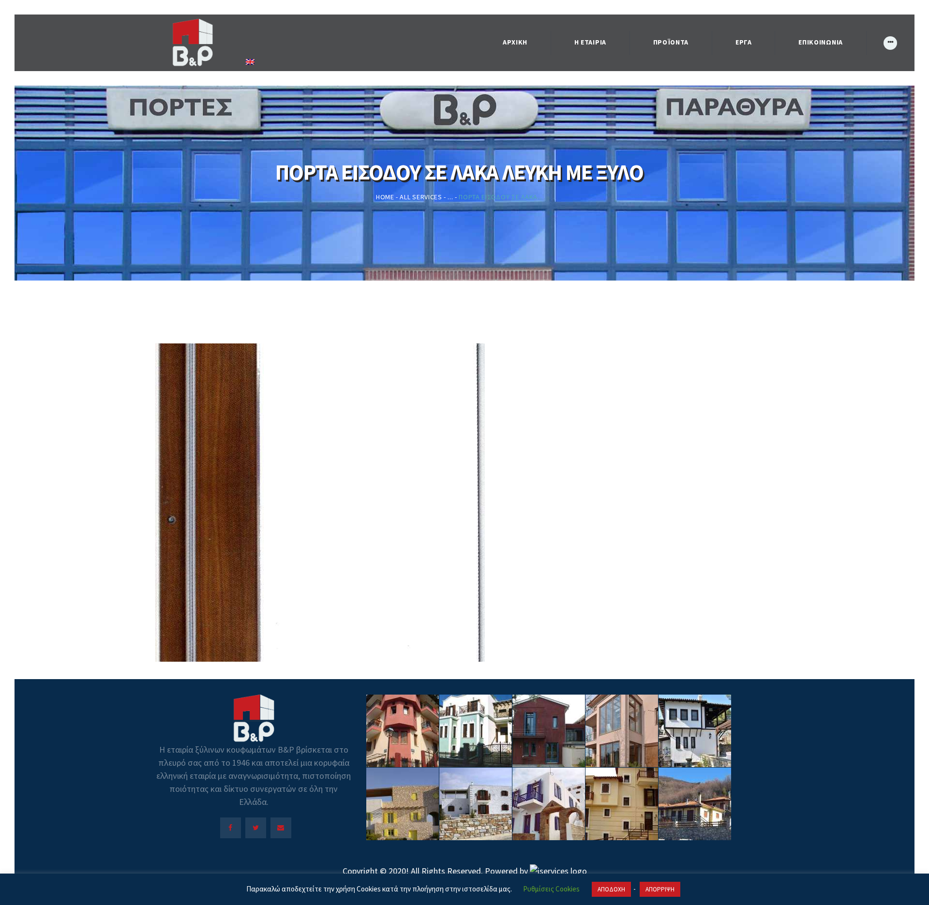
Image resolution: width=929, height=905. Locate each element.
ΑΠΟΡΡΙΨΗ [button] (659, 889)
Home (385, 197)
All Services (421, 197)
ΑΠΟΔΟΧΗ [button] (611, 889)
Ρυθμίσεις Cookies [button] (551, 888)
